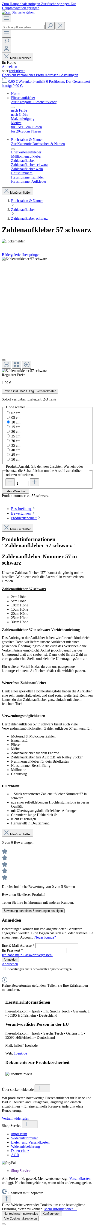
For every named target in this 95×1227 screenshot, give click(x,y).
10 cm (15, 422)
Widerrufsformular (24, 1138)
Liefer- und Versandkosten (30, 1142)
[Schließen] (4, 360)
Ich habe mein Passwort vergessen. (27, 955)
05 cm (15, 418)
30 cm (15, 441)
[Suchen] (50, 26)
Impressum (19, 1134)
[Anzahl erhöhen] (34, 482)
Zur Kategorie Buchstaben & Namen (38, 144)
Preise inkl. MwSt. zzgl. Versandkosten (30, 391)
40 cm (15, 450)
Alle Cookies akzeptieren (20, 1218)
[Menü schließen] (13, 107)
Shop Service (20, 1171)
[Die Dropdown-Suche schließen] (60, 26)
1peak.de (20, 1053)
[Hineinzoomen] (26, 365)
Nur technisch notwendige (21, 1213)
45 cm (15, 455)
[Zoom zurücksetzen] (16, 365)
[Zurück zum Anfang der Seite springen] (6, 1199)
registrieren (17, 71)
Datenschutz (20, 1151)
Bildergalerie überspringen (21, 255)
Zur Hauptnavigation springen (39, 6)
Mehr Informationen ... (60, 1209)
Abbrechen (10, 964)
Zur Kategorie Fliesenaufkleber (33, 102)
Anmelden (9, 67)
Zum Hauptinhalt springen (21, 4)
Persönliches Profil (31, 75)
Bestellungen (68, 75)
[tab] (23, 509)
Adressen (52, 75)
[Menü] (6, 18)
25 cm (15, 436)
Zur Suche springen (56, 4)
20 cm (15, 431)
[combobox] (23, 27)
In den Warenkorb (15, 491)
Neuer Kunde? (45, 937)
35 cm (15, 445)
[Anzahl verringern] (10, 482)
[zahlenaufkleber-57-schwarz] (24, 259)
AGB (15, 1155)
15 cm (15, 427)
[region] (47, 315)
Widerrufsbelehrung (25, 1146)
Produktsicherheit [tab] (24, 518)
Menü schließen (20, 58)
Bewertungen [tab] (21, 513)
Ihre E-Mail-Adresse (18, 945)
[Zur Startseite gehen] (18, 12)
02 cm (15, 413)
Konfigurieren (51, 1213)
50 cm (15, 459)
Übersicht (9, 75)
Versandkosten (80, 1179)
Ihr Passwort (12, 950)
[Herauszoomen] (6, 365)
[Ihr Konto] (6, 49)
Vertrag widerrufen (15, 1118)
